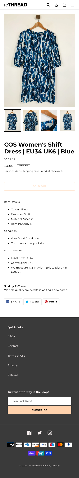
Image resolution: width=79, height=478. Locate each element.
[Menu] (72, 5)
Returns (13, 375)
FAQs (11, 336)
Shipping (27, 170)
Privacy (13, 365)
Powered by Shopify (48, 465)
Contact (13, 346)
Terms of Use (16, 355)
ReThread (33, 465)
